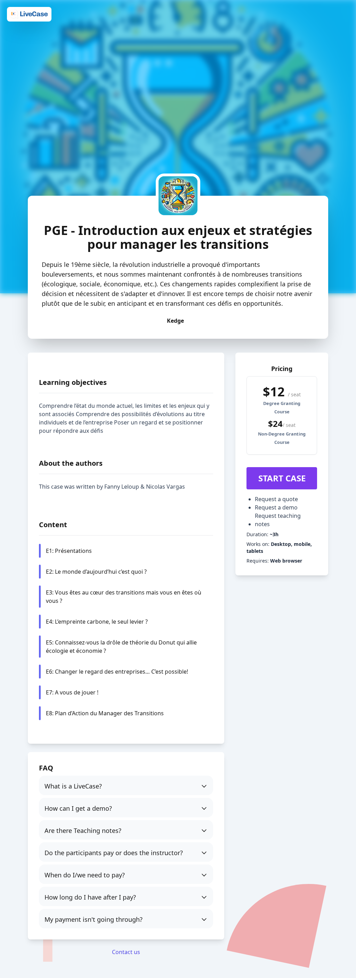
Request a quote (276, 499)
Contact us (126, 952)
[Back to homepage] (29, 13)
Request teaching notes (278, 520)
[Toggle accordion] (126, 785)
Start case (282, 478)
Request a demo (276, 507)
